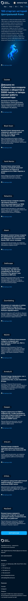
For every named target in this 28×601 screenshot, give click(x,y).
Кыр (10, 6)
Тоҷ (21, 6)
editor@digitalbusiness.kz (21, 40)
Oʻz (16, 6)
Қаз (5, 6)
